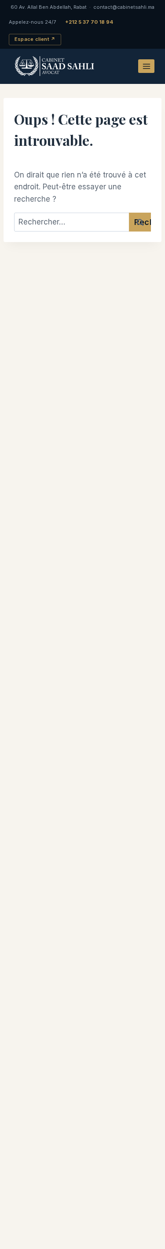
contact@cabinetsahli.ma (123, 7)
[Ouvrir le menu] (146, 66)
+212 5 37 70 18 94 (89, 22)
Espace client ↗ (35, 39)
